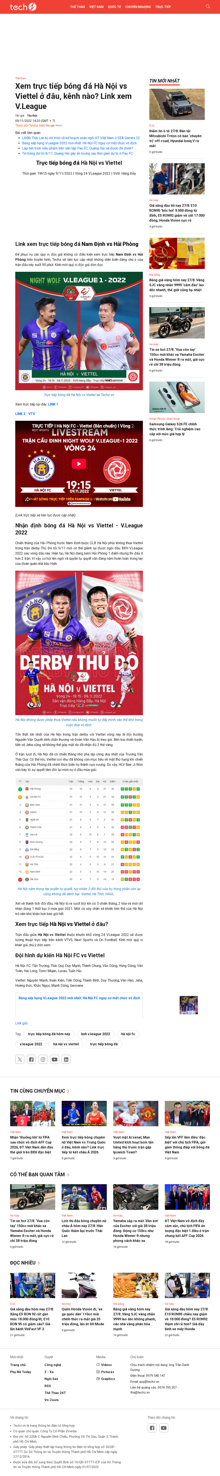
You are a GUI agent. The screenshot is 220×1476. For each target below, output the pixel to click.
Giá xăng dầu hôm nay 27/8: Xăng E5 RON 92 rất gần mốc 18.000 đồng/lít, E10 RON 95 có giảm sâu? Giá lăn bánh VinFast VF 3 (32, 1319)
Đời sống (154, 274)
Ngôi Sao (51, 1379)
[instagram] (42, 1059)
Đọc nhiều (23, 1263)
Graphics (108, 1379)
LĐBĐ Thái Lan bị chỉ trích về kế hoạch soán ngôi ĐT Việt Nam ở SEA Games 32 (81, 138)
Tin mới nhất (164, 81)
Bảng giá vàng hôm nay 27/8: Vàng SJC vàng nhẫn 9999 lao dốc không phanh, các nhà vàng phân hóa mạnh (134, 1319)
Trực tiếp (163, 7)
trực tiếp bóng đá (104, 1044)
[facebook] (31, 1059)
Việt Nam (96, 7)
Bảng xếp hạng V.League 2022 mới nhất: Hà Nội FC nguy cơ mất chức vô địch (79, 143)
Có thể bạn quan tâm (38, 1175)
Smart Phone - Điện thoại (164, 418)
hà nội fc (128, 1034)
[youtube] (54, 1059)
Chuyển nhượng (138, 7)
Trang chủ (18, 1365)
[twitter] (19, 1059)
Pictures (107, 1372)
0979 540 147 (155, 1376)
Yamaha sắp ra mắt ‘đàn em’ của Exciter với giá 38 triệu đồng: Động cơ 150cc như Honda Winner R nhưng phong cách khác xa (135, 1231)
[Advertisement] (79, 210)
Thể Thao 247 (55, 1393)
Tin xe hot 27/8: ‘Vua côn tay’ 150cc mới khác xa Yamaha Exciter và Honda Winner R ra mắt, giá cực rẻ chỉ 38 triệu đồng (32, 1231)
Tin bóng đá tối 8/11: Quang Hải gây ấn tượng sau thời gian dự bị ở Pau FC (77, 153)
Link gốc (21, 1023)
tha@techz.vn (140, 1392)
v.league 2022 (31, 1044)
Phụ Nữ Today (20, 1372)
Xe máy (153, 200)
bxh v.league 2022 (95, 1034)
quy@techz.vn (149, 1382)
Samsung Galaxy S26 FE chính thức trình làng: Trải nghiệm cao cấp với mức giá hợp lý (174, 429)
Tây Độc (32, 115)
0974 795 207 (167, 1387)
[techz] (23, 7)
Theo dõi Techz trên (30, 125)
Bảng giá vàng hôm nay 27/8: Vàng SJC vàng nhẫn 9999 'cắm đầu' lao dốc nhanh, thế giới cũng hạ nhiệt (176, 285)
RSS (47, 1386)
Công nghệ (52, 1365)
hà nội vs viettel (66, 1044)
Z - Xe (49, 1372)
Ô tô (151, 125)
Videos (106, 1365)
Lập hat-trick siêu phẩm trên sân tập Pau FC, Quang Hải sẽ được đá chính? (77, 148)
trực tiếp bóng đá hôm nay (49, 1034)
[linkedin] (66, 1059)
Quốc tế (114, 7)
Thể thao (77, 7)
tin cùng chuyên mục (38, 1091)
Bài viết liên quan (27, 133)
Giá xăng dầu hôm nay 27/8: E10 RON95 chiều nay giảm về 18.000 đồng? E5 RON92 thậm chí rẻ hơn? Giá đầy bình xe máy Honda (186, 1319)
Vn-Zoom (51, 1400)
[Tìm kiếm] (205, 7)
